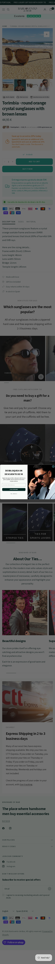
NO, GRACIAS (14, 493)
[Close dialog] (53, 466)
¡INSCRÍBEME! (13, 489)
